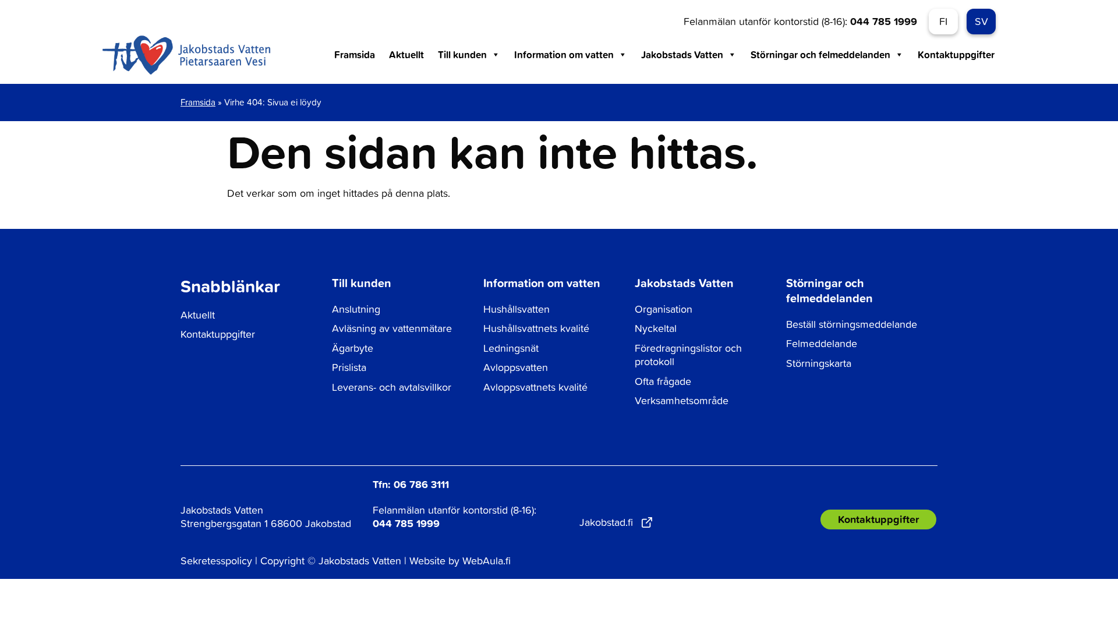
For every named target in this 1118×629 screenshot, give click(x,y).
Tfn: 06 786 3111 (411, 484)
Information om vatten (564, 54)
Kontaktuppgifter (956, 54)
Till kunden (462, 54)
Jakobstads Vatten (682, 54)
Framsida (354, 54)
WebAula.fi (486, 560)
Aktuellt (406, 54)
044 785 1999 (883, 21)
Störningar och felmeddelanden (820, 54)
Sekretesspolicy (216, 560)
